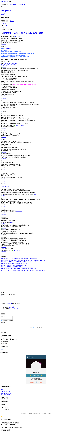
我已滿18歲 (3, 430)
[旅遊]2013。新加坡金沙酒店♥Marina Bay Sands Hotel (13, 265)
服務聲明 (49, 413)
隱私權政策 (44, 413)
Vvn (2, 295)
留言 (11, 303)
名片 (4, 27)
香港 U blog (3, 389)
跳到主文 (3, 14)
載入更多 (3, 313)
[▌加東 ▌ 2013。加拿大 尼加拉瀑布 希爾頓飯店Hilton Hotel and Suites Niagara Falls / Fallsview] (32, 267)
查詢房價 (8, 48)
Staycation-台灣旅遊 (14, 308)
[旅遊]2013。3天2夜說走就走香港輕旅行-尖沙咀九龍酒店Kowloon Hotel (18, 268)
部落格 (5, 25)
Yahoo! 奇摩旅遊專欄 (6, 393)
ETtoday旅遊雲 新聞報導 (7, 394)
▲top (2, 311)
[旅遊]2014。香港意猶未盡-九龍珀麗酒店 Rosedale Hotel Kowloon (16, 267)
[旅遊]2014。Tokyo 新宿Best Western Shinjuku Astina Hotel (14, 263)
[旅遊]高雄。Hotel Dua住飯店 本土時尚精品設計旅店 (23, 33)
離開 (8, 430)
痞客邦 (8, 303)
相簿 (4, 23)
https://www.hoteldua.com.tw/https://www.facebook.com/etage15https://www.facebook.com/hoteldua (9, 64)
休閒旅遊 (12, 21)
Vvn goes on (6, 10)
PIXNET (25, 413)
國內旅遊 (11, 307)
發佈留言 (3, 322)
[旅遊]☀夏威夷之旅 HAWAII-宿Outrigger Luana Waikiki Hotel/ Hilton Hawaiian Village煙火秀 (23, 260)
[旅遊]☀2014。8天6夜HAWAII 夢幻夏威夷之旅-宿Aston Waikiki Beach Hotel (19, 262)
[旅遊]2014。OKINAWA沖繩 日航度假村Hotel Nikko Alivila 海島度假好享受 (19, 258)
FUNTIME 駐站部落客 (6, 391)
